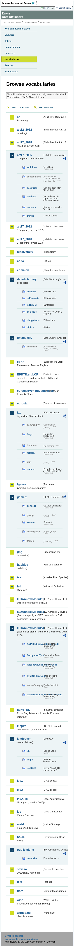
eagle (30, 759)
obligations (33, 320)
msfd (20, 824)
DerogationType (34, 655)
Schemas (10, 53)
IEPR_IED (23, 709)
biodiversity (25, 251)
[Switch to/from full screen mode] (53, 8)
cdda (20, 261)
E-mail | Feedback (14, 935)
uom (20, 890)
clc (28, 751)
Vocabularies (12, 59)
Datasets (9, 34)
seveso (22, 869)
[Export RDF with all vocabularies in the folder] (64, 159)
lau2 (20, 789)
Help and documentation (17, 28)
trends (30, 215)
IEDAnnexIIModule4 (29, 628)
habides (22, 564)
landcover (24, 738)
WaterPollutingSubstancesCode (34, 694)
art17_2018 (24, 239)
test (19, 881)
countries (32, 188)
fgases (21, 484)
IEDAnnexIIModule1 (29, 599)
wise (20, 900)
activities (32, 167)
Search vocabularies (21, 107)
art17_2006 (24, 155)
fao (19, 412)
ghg (19, 551)
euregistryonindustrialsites (29, 390)
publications (25, 849)
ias (19, 577)
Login (46, 8)
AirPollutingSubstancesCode (34, 644)
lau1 (20, 780)
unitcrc (31, 469)
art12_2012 (24, 129)
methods (32, 196)
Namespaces (11, 71)
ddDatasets (33, 298)
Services (9, 65)
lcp (19, 811)
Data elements (12, 47)
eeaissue (32, 311)
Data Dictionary (30, 22)
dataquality (24, 337)
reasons (31, 207)
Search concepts (45, 107)
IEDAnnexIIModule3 (29, 611)
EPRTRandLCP (27, 374)
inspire (21, 726)
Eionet (18, 22)
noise (21, 837)
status (30, 327)
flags (29, 434)
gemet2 (22, 497)
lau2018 (22, 798)
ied (19, 586)
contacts (31, 291)
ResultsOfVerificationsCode (34, 664)
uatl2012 (31, 768)
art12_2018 (24, 142)
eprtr (20, 361)
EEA (19, 3)
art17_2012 (24, 226)
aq (18, 116)
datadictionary (27, 279)
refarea (30, 452)
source (30, 522)
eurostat (22, 403)
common (23, 270)
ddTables (32, 305)
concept (31, 506)
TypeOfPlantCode (34, 676)
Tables (8, 41)
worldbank (24, 912)
